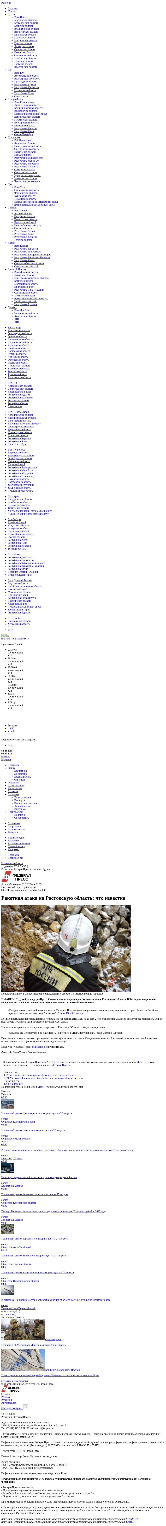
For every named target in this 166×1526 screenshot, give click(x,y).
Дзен (139, 1062)
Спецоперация (14, 1083)
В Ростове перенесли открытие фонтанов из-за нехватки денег (41, 1075)
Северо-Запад (15, 99)
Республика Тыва (24, 234)
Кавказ (11, 242)
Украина (17, 1158)
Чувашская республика (27, 181)
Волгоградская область (27, 78)
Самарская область (24, 169)
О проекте (7, 1394)
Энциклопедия (22, 797)
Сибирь (12, 207)
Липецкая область (24, 46)
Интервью (20, 809)
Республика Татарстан (26, 166)
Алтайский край (23, 213)
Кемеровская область (25, 219)
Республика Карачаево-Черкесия (32, 257)
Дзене (41, 1086)
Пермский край (22, 154)
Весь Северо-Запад (24, 102)
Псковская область (24, 125)
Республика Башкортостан (28, 157)
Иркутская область (24, 216)
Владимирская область (26, 28)
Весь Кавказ (21, 245)
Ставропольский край (26, 266)
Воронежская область (26, 31)
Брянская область (23, 25)
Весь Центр (20, 17)
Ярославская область (25, 66)
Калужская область (24, 37)
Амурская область (24, 275)
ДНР (16, 322)
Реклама (12, 725)
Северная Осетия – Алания (29, 263)
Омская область (23, 228)
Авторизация (8, 1402)
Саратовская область (25, 172)
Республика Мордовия (26, 163)
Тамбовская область (25, 58)
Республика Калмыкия (26, 87)
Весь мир (13, 8)
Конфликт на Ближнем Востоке (62, 1369)
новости (5, 756)
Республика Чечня (24, 260)
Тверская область (23, 61)
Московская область (25, 20)
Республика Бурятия (25, 304)
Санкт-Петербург (23, 134)
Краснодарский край (25, 81)
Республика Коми (24, 131)
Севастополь (21, 96)
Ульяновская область (25, 178)
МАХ (47, 1062)
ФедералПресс (61, 1065)
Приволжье (14, 137)
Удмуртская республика (27, 175)
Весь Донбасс (21, 310)
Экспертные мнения (25, 803)
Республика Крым (24, 93)
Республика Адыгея (25, 84)
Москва (12, 11)
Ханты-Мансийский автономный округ (36, 201)
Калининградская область (28, 108)
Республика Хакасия (25, 237)
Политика (13, 765)
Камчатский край (24, 280)
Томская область (23, 239)
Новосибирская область (27, 225)
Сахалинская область (26, 292)
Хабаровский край (24, 295)
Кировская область (24, 143)
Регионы (6, 2)
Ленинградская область (27, 116)
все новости (8, 1314)
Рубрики (6, 759)
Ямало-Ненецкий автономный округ (34, 204)
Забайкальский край (25, 301)
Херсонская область (25, 316)
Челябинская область (25, 193)
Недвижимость (22, 776)
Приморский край (24, 286)
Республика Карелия (25, 128)
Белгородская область (26, 22)
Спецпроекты (15, 811)
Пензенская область (25, 151)
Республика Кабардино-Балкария (32, 254)
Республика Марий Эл (26, 160)
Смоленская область (25, 55)
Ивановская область (25, 34)
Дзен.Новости (59, 1062)
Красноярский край (25, 222)
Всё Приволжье (23, 140)
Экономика (20, 770)
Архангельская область (27, 105)
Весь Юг (19, 72)
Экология (13, 791)
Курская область (23, 43)
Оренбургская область (26, 149)
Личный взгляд (22, 806)
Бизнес (11, 768)
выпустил (37, 1046)
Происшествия (16, 785)
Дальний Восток (17, 269)
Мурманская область (25, 119)
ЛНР (16, 319)
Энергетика (20, 773)
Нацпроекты (15, 788)
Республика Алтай (24, 231)
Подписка (19, 814)
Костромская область (25, 40)
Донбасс (12, 307)
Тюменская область (25, 198)
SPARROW (131, 1519)
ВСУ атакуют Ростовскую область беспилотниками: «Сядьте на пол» (44, 1078)
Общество (13, 782)
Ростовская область (25, 90)
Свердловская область (26, 190)
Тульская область (23, 64)
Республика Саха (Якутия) (29, 289)
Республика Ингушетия (27, 251)
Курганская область (25, 195)
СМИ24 (130, 1521)
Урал (10, 184)
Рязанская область (24, 52)
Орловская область (24, 49)
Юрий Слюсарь (74, 1013)
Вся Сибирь (20, 210)
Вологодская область (25, 110)
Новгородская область (26, 122)
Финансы (19, 779)
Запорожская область (26, 313)
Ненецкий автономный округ (30, 113)
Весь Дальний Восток (26, 272)
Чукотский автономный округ (31, 298)
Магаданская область (26, 283)
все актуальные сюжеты (14, 1381)
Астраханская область (26, 75)
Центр (11, 14)
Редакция (6, 1399)
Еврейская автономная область (31, 278)
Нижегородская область (27, 146)
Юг (10, 69)
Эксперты (13, 794)
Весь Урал (19, 187)
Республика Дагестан (26, 248)
